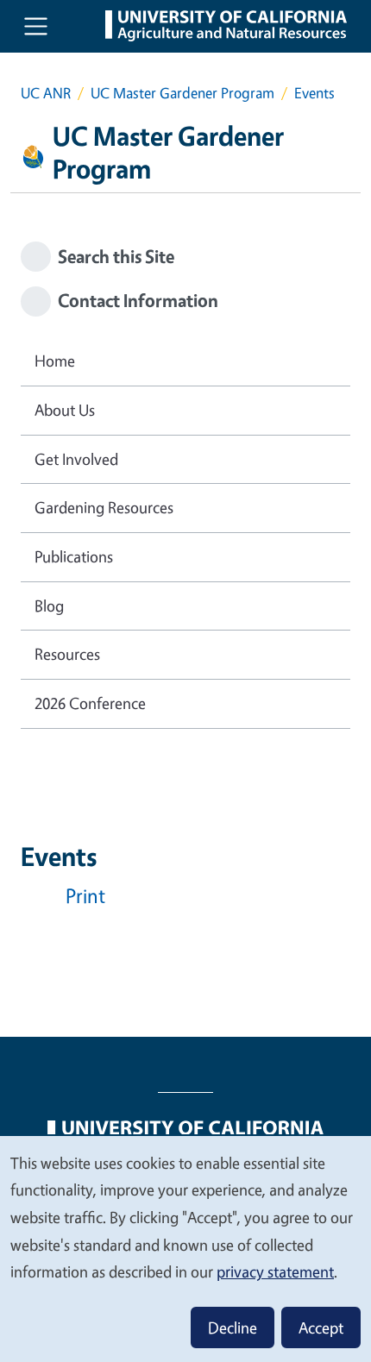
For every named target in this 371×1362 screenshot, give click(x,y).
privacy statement (275, 1271)
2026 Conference (90, 703)
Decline (232, 1327)
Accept (321, 1327)
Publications (74, 556)
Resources (67, 653)
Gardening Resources (104, 507)
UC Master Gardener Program (182, 93)
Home (55, 360)
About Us (65, 409)
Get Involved (76, 459)
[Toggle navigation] (35, 26)
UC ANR (46, 93)
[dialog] (185, 1248)
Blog (49, 605)
